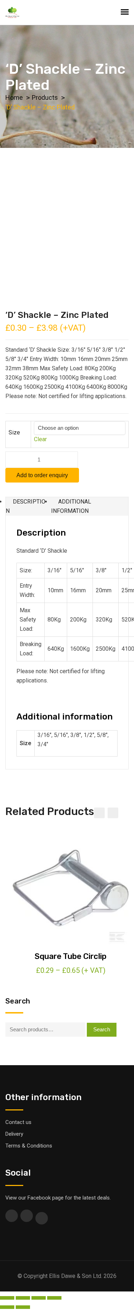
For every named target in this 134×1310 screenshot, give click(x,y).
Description (25, 506)
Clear (40, 439)
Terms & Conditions (28, 1146)
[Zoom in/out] (54, 1298)
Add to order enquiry (42, 475)
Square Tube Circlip (70, 956)
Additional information (71, 506)
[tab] (28, 506)
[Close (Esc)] (7, 1298)
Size (14, 432)
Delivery (14, 1134)
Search (101, 1029)
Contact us (18, 1122)
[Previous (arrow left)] (7, 1307)
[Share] (23, 1298)
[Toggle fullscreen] (38, 1298)
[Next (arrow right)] (23, 1307)
